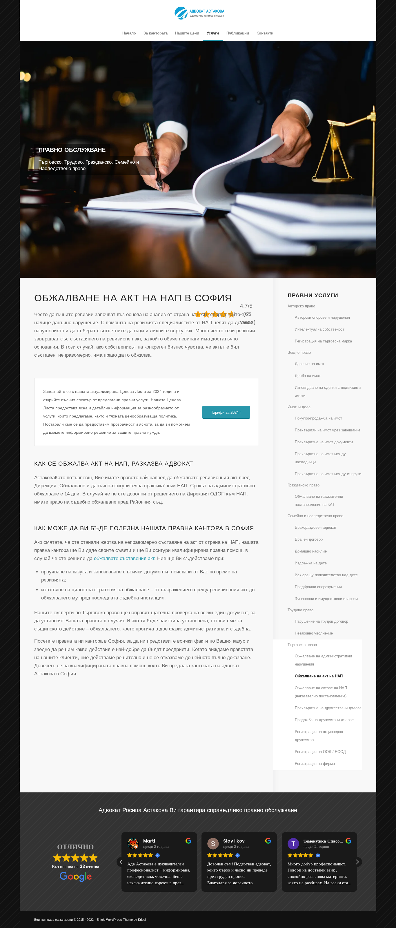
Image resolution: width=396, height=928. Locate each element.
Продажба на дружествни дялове (324, 720)
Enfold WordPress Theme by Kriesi (121, 919)
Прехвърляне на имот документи (324, 442)
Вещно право (299, 352)
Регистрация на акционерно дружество (319, 736)
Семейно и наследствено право (315, 516)
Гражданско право (303, 485)
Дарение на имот (309, 364)
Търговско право (302, 645)
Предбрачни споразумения (318, 587)
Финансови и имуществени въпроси (326, 599)
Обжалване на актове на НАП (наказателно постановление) (321, 692)
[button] (357, 862)
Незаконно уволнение (314, 633)
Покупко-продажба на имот (318, 418)
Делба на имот (308, 375)
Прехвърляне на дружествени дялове (328, 708)
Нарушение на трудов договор (321, 621)
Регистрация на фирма (315, 763)
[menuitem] (129, 33)
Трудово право (300, 610)
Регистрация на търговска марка (323, 341)
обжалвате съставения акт (124, 558)
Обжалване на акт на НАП (319, 676)
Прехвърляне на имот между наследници (320, 458)
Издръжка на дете (311, 563)
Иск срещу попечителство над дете (326, 575)
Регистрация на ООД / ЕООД (320, 752)
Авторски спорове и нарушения (322, 317)
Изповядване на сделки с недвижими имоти (328, 391)
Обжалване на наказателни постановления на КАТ (319, 500)
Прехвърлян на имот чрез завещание (327, 430)
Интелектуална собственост (319, 329)
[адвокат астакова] (198, 13)
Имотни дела (299, 407)
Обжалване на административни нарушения (323, 660)
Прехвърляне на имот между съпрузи (328, 474)
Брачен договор (309, 539)
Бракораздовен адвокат (316, 527)
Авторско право (301, 306)
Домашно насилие (311, 551)
